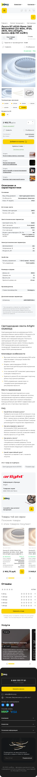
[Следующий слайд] (31, 71)
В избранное (30, 47)
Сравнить (8, 47)
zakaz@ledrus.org (10, 694)
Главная (4, 23)
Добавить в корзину (17, 141)
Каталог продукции (16, 23)
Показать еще (29, 467)
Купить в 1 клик (17, 146)
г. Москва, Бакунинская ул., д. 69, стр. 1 (18, 697)
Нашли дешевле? (8, 126)
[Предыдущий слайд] (5, 71)
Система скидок (18, 149)
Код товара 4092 (11, 38)
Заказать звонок (18, 689)
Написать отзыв (18, 611)
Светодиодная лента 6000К (12, 467)
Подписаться (27, 758)
